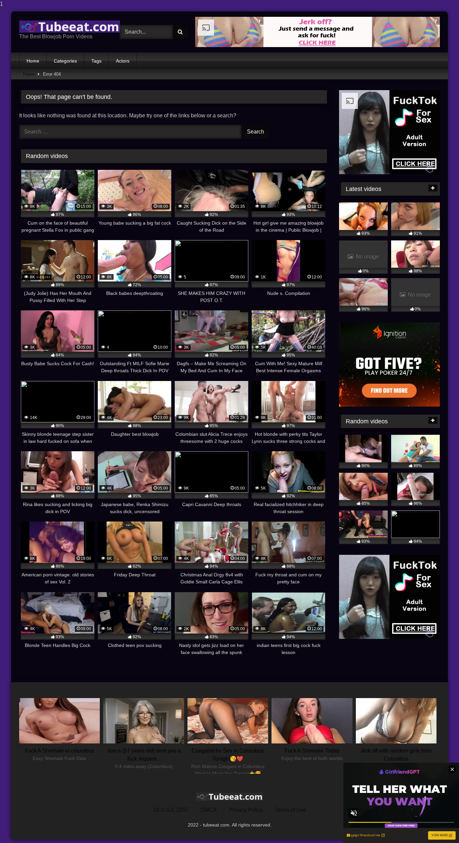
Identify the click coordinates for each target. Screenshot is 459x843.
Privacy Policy (246, 810)
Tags (96, 61)
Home (33, 61)
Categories (65, 61)
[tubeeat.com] (69, 27)
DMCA (209, 810)
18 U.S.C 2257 (171, 810)
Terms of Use (290, 810)
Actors (122, 61)
